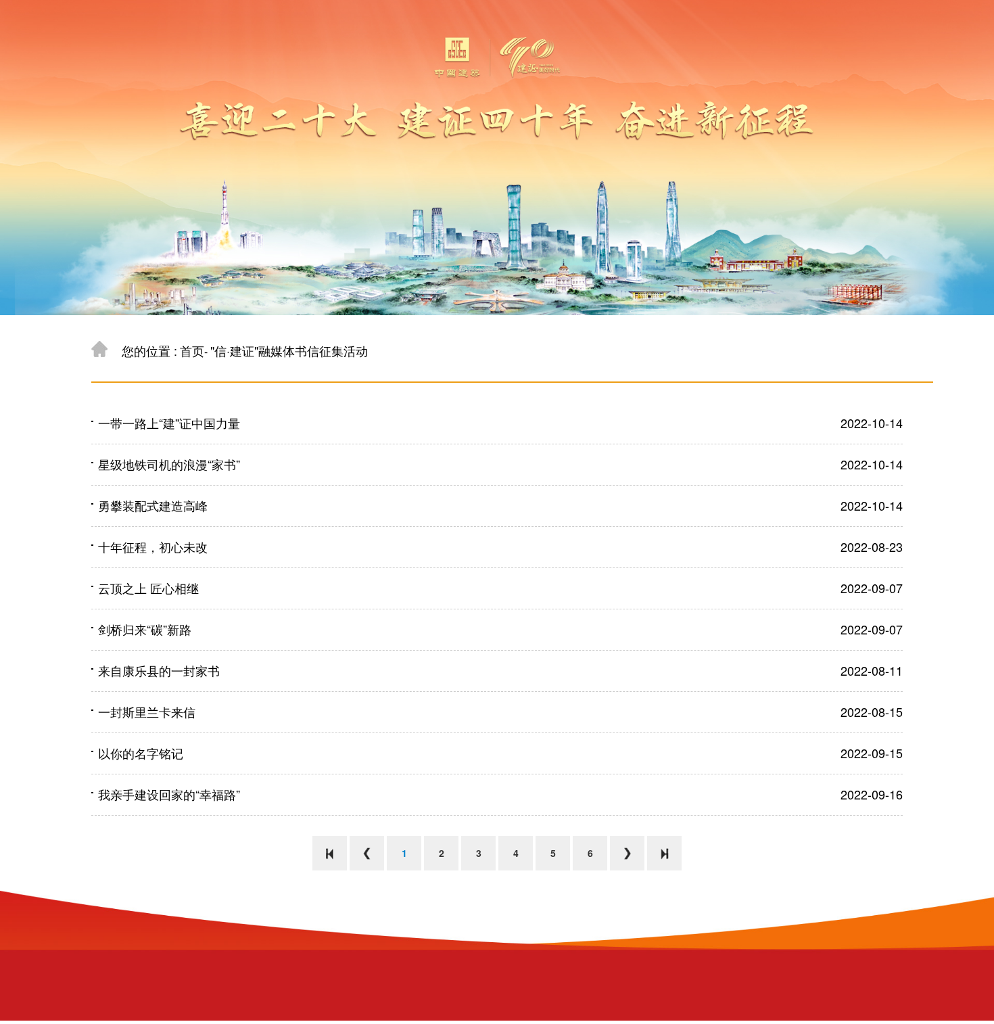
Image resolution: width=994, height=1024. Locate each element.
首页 (192, 350)
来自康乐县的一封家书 (159, 670)
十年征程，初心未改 (153, 546)
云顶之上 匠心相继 (148, 588)
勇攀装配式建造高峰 (153, 505)
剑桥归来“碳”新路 (144, 629)
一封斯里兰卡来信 (146, 711)
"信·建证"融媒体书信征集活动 (289, 350)
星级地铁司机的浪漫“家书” (169, 464)
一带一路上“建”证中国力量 (169, 423)
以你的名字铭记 (140, 753)
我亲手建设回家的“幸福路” (169, 794)
